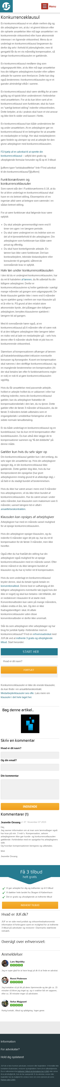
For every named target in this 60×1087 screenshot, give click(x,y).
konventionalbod (10, 586)
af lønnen (26, 279)
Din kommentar (10, 775)
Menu (52, 6)
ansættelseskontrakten (13, 509)
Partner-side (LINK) (8, 1080)
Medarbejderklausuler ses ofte (17, 693)
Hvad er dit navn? (11, 748)
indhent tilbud (30, 905)
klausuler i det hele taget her (16, 697)
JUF (6, 6)
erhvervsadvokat (42, 634)
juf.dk (35, 970)
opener (30, 1041)
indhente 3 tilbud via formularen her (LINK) (33, 1071)
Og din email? (9, 760)
